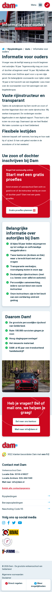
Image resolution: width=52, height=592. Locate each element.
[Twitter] (14, 523)
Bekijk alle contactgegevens (16, 488)
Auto (27, 49)
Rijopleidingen (14, 49)
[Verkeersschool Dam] (9, 5)
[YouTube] (20, 523)
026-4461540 (25, 478)
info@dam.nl (18, 482)
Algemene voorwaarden (12, 574)
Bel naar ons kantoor (26, 421)
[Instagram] (3, 523)
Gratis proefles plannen (20, 210)
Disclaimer (6, 578)
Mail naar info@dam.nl (26, 429)
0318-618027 (21, 474)
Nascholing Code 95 (12, 509)
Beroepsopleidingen (12, 502)
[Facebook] (8, 523)
